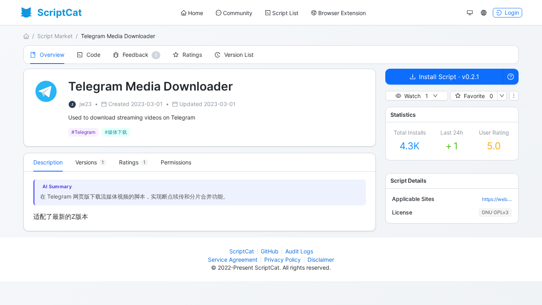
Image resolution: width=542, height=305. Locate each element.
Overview (52, 54)
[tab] (90, 162)
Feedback (135, 54)
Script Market (55, 36)
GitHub (270, 251)
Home (195, 13)
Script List (285, 13)
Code (93, 54)
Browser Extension (342, 13)
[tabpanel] (199, 201)
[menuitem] (192, 13)
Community (237, 13)
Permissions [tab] (176, 162)
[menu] (273, 12)
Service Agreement (233, 259)
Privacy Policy (282, 259)
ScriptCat (241, 251)
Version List (239, 54)
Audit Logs (299, 251)
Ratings (192, 54)
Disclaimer (321, 259)
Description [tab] (48, 162)
